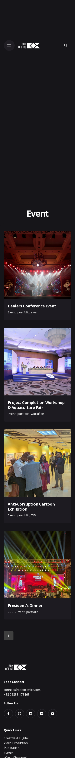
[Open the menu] (9, 45)
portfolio (23, 312)
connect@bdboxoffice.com (22, 690)
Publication (11, 748)
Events (8, 753)
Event (12, 312)
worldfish (37, 414)
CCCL (11, 612)
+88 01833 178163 (17, 694)
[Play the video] (37, 265)
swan (34, 312)
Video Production (16, 743)
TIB (33, 515)
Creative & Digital (16, 738)
